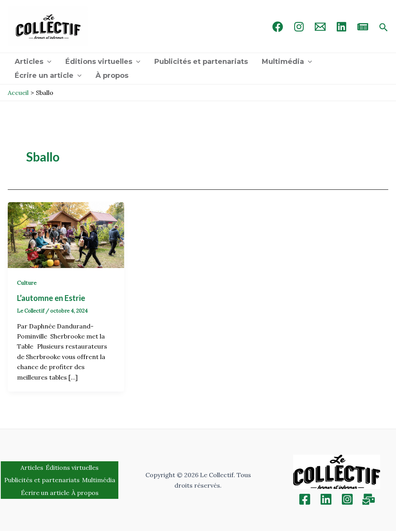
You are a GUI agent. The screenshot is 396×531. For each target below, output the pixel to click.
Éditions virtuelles (98, 61)
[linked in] (341, 26)
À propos (112, 75)
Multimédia (283, 61)
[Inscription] (368, 499)
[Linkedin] (326, 499)
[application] (47, 62)
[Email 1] (320, 26)
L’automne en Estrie (52, 297)
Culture (27, 282)
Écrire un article (44, 75)
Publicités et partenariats (201, 61)
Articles (29, 61)
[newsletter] (362, 26)
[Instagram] (299, 26)
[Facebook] (277, 26)
